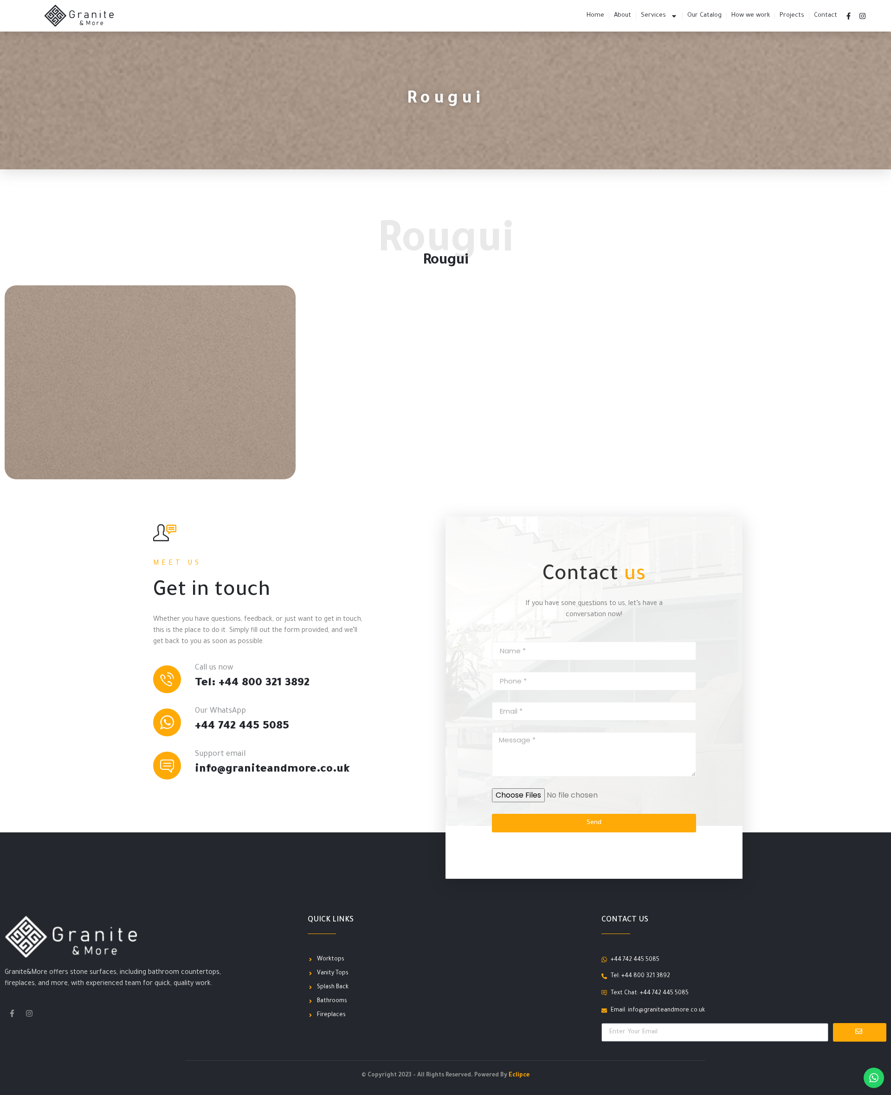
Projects (792, 15)
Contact (825, 15)
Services (653, 15)
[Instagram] (863, 16)
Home (595, 15)
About (622, 15)
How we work (750, 15)
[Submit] (859, 1032)
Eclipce (519, 1075)
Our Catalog (704, 15)
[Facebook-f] (849, 16)
